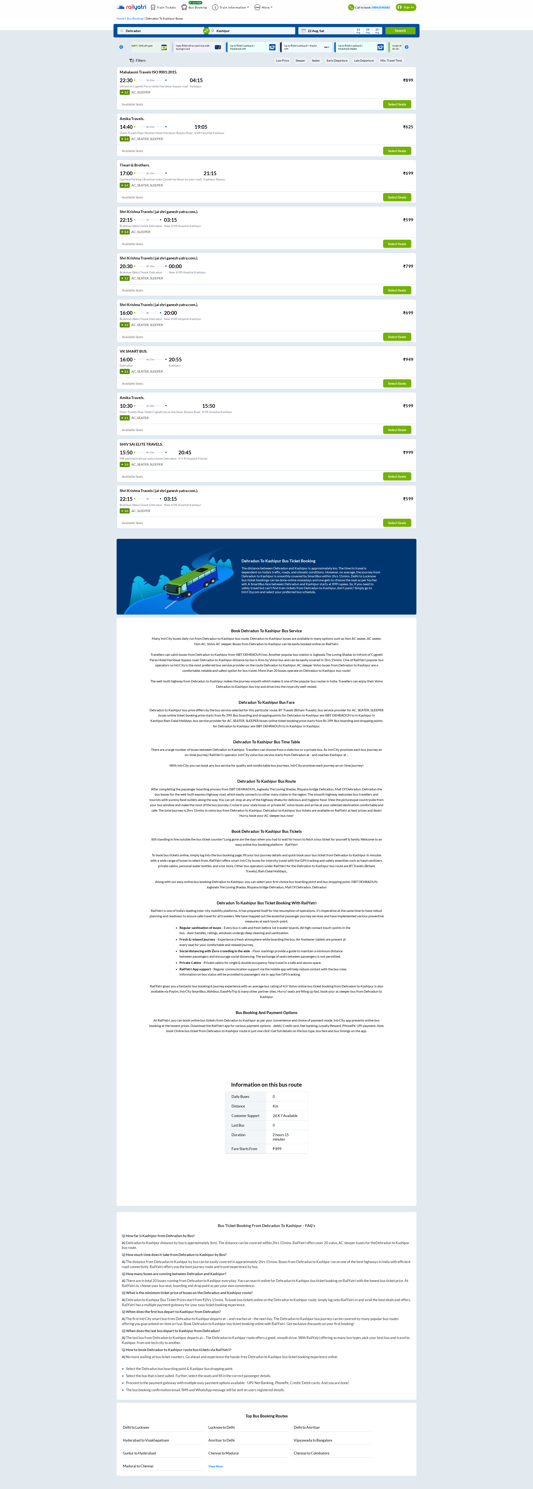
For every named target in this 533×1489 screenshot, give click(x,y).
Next (406, 47)
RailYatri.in (130, 1285)
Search (400, 30)
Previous (120, 47)
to (136, 1427)
